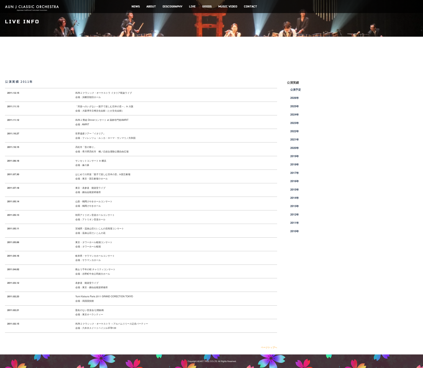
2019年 (294, 156)
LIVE (192, 6)
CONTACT (250, 6)
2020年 (294, 148)
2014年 (294, 198)
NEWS (136, 6)
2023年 (294, 123)
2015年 (294, 189)
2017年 (294, 173)
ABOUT (151, 6)
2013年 (294, 206)
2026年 (294, 98)
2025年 (294, 106)
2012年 (294, 214)
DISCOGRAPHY (172, 6)
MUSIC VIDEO (227, 6)
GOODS (207, 6)
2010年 (294, 231)
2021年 (294, 139)
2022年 (294, 131)
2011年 (294, 223)
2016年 (294, 181)
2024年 (294, 114)
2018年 (294, 164)
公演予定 (295, 89)
